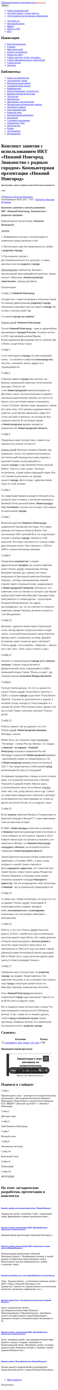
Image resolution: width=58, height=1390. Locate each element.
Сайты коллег (14, 62)
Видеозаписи (14, 133)
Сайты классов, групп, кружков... (24, 57)
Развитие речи (14, 112)
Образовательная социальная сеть (23, 2)
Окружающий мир (16, 110)
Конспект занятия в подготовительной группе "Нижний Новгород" (26, 1208)
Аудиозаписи (14, 131)
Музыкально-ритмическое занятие (24, 104)
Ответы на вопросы (17, 52)
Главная (11, 46)
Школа (10, 26)
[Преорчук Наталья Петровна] (17, 197)
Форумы (11, 65)
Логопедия (12, 96)
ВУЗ (9, 31)
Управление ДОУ (16, 123)
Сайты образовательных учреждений (26, 60)
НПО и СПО (13, 29)
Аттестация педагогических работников (27, 16)
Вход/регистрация (16, 44)
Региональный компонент (20, 115)
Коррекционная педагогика (21, 94)
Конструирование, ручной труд (23, 91)
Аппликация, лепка (17, 80)
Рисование (12, 117)
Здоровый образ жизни (18, 86)
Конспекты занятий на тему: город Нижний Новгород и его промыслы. (28, 1275)
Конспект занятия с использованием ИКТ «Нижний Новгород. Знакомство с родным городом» (24, 1228)
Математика (13, 99)
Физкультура (13, 125)
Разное (10, 128)
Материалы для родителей (20, 102)
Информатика (14, 88)
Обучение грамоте (16, 107)
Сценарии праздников (18, 120)
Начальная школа (16, 23)
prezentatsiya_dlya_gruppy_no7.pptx (22, 1042)
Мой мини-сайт (15, 49)
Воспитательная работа (19, 83)
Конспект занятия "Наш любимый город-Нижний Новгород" (24, 1361)
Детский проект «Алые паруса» (23, 13)
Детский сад (13, 21)
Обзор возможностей (18, 10)
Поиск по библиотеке (18, 78)
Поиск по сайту (15, 54)
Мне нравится (14, 1379)
